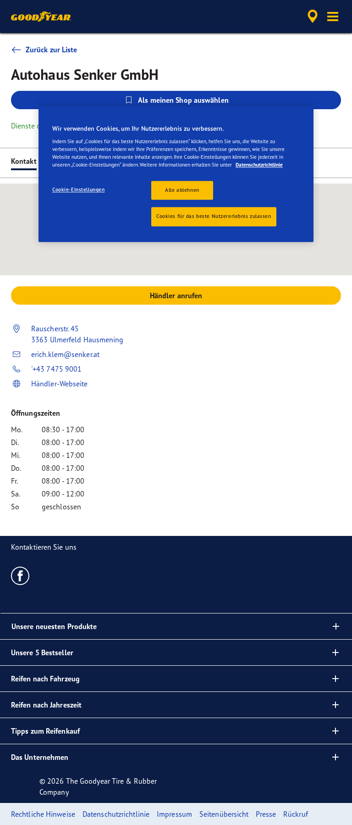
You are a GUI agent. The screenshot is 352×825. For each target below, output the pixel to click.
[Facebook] (20, 575)
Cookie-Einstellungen (78, 189)
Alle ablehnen (182, 190)
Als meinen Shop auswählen (183, 100)
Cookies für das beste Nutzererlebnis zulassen (213, 216)
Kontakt (24, 161)
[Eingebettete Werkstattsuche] (311, 16)
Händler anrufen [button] (176, 295)
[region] (176, 174)
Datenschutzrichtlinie (259, 165)
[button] (332, 16)
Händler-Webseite (59, 383)
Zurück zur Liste (51, 49)
